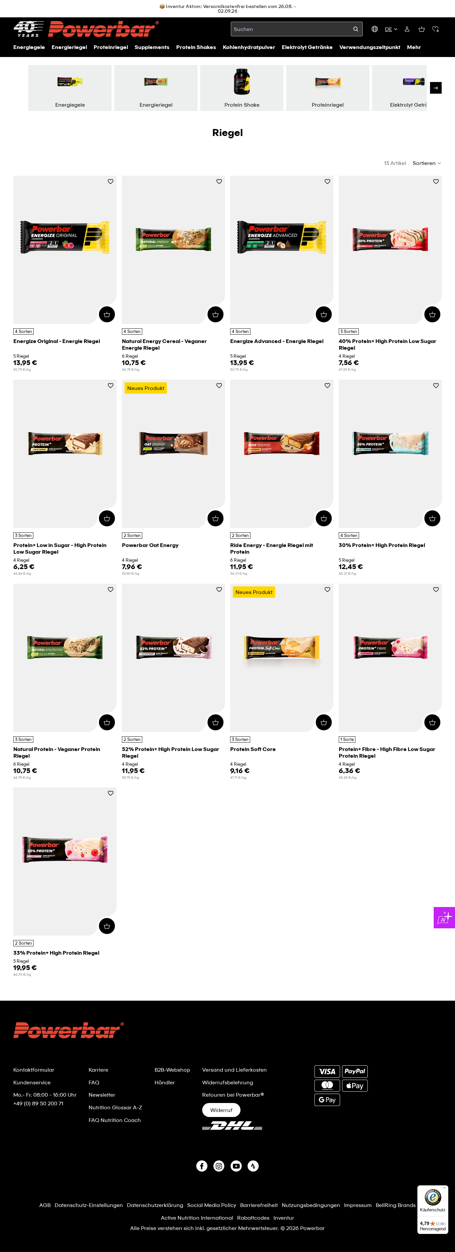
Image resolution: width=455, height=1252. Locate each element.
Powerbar (312, 1228)
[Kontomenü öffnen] (407, 29)
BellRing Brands (396, 1205)
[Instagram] (219, 1166)
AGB (45, 1205)
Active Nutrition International (197, 1217)
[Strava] (253, 1166)
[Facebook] (202, 1166)
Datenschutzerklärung (155, 1205)
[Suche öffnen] (356, 29)
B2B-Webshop (172, 1069)
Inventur (283, 1217)
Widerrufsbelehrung (227, 1082)
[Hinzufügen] (107, 314)
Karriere (98, 1069)
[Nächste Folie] (436, 88)
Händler (165, 1082)
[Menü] (444, 1189)
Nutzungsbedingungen (311, 1205)
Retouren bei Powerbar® (233, 1094)
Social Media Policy (211, 1205)
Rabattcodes (253, 1217)
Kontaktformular (33, 1069)
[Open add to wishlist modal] (110, 182)
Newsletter (102, 1094)
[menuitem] (414, 47)
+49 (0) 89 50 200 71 (38, 1103)
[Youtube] (236, 1166)
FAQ (94, 1082)
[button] (435, 29)
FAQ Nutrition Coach (115, 1120)
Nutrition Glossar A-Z (115, 1107)
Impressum (358, 1205)
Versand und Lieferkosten (234, 1069)
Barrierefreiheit (259, 1205)
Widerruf (221, 1110)
